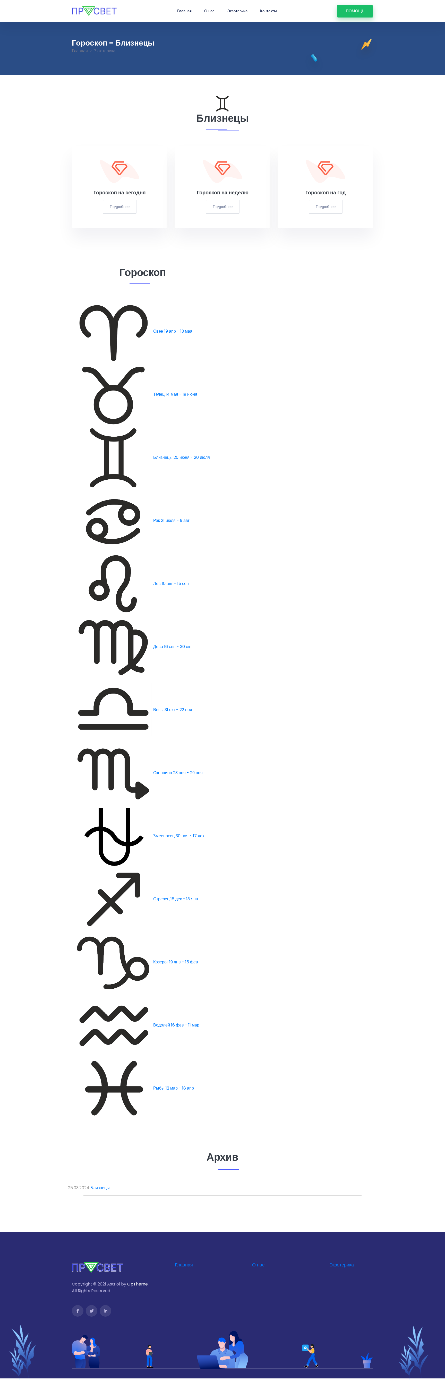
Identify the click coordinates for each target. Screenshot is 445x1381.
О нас (209, 11)
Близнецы (100, 1188)
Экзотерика (237, 11)
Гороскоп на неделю (223, 192)
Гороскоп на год (325, 192)
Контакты (268, 11)
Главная (184, 11)
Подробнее (120, 206)
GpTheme (137, 1284)
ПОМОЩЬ (355, 11)
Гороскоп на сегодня (119, 192)
